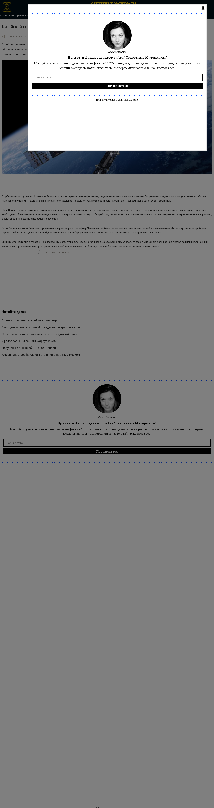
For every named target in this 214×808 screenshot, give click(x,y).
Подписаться (117, 86)
